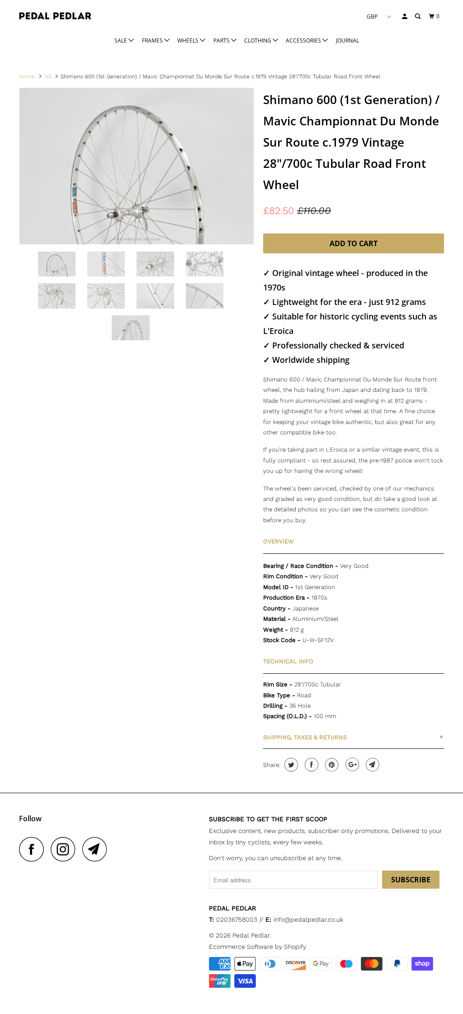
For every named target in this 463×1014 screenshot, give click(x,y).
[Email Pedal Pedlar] (97, 849)
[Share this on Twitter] (290, 764)
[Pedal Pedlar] (55, 15)
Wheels (188, 40)
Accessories (304, 40)
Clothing (258, 40)
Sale (121, 40)
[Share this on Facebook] (310, 764)
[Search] (418, 16)
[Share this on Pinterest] (331, 764)
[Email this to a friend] (371, 764)
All (48, 76)
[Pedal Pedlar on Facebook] (34, 849)
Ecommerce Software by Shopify (257, 946)
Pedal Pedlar (250, 935)
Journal (347, 40)
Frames (153, 40)
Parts (222, 40)
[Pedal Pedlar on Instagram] (65, 849)
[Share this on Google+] (351, 764)
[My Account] (405, 16)
